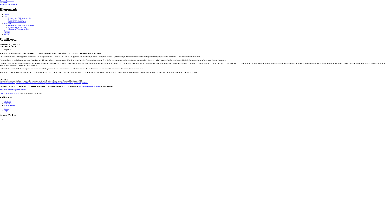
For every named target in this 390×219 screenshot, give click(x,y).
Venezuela (7, 23)
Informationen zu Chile (15, 20)
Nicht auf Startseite (13, 93)
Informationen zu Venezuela (17, 27)
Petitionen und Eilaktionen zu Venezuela (21, 25)
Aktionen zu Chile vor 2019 (17, 22)
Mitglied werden (9, 105)
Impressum (7, 102)
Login (6, 111)
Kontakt (6, 34)
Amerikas (7, 31)
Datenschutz (8, 103)
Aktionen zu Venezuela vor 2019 (18, 29)
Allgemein (3, 93)
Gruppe (6, 14)
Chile (6, 16)
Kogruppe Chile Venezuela (8, 4)
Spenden (7, 33)
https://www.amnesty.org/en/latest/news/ (13, 90)
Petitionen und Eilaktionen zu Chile (19, 18)
